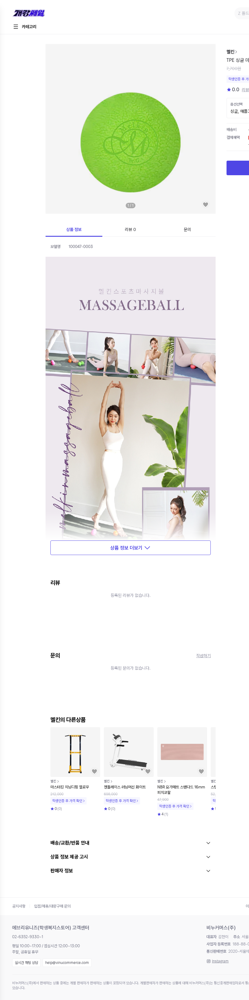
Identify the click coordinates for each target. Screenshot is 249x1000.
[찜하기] (205, 204)
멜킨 (230, 52)
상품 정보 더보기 (126, 548)
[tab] (74, 230)
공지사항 (19, 906)
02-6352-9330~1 (27, 937)
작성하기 (203, 655)
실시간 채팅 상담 (26, 963)
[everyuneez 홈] (50, 13)
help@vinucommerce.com (67, 963)
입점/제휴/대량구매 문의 (52, 906)
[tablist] (131, 230)
